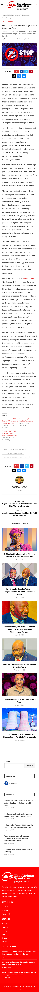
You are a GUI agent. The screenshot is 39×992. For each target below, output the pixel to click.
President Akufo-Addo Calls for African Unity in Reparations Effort (10, 421)
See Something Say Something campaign (16, 457)
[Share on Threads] (14, 76)
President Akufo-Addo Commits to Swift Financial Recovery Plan (9, 433)
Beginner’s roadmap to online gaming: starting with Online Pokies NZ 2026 (18, 815)
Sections (6, 919)
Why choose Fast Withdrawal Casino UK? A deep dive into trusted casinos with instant (19, 803)
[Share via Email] (24, 76)
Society (4, 931)
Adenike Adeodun (10, 39)
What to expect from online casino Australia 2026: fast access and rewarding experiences (16, 838)
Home (4, 15)
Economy (5, 927)
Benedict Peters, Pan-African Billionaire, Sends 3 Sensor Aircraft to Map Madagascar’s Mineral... (19, 629)
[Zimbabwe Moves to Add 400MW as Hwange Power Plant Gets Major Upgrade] (19, 719)
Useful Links (7, 902)
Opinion (4, 941)
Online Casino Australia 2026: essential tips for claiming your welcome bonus (18, 826)
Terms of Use (6, 914)
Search (7, 761)
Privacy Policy (6, 910)
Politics (4, 924)
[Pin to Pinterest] (31, 71)
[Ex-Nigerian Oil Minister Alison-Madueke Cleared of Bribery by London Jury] (19, 539)
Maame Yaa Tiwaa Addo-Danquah (13, 453)
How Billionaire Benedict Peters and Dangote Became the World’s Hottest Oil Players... (19, 591)
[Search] (37, 5)
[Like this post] (17, 71)
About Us (5, 907)
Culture (4, 938)
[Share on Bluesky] (19, 76)
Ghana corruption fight (18, 449)
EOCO (5, 449)
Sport (4, 934)
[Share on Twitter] (26, 71)
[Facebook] (19, 989)
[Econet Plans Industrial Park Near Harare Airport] (19, 684)
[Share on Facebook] (22, 71)
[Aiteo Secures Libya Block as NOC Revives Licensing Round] (19, 649)
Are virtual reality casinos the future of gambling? (18, 850)
